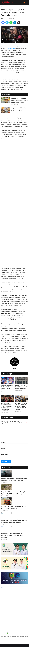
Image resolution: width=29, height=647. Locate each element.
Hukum (8, 6)
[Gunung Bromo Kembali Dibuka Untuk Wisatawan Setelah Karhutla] (6, 513)
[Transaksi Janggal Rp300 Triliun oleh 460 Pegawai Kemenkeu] (21, 380)
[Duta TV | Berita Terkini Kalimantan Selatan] (7, 2)
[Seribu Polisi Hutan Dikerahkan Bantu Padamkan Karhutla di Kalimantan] (6, 476)
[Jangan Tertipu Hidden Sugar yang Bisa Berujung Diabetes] (5, 110)
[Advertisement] (14, 204)
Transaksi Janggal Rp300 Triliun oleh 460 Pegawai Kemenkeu (21, 387)
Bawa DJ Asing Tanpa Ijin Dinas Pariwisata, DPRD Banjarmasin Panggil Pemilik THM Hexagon (21, 406)
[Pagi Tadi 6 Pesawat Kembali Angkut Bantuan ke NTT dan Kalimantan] (6, 490)
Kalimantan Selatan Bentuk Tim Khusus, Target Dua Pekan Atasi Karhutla (12, 535)
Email (3, 448)
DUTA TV (9, 46)
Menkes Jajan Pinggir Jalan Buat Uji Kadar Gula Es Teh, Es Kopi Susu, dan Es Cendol (19, 100)
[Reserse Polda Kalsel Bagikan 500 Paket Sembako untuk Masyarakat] (7, 380)
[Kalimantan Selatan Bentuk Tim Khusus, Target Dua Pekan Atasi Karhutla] (6, 527)
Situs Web (4, 454)
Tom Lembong (11, 48)
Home (4, 6)
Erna (3, 18)
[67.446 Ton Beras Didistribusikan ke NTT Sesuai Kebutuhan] (6, 504)
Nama (3, 442)
